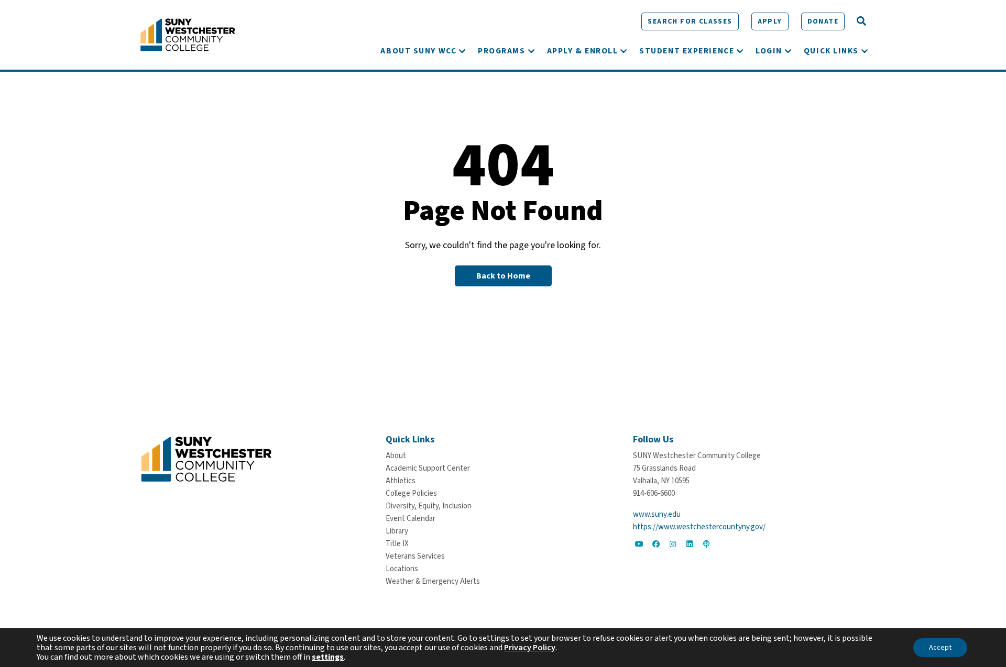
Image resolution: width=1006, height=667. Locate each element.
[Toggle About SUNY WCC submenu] (462, 51)
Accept (940, 647)
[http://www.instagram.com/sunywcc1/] (672, 544)
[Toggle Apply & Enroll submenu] (623, 51)
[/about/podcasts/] (706, 544)
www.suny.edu (657, 514)
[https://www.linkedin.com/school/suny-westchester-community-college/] (689, 544)
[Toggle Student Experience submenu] (740, 51)
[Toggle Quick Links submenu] (864, 51)
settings (328, 657)
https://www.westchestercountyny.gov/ (699, 526)
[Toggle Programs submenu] (531, 51)
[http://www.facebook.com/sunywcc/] (656, 544)
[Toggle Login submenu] (788, 51)
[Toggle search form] (861, 21)
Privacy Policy (529, 647)
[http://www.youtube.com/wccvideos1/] (639, 544)
